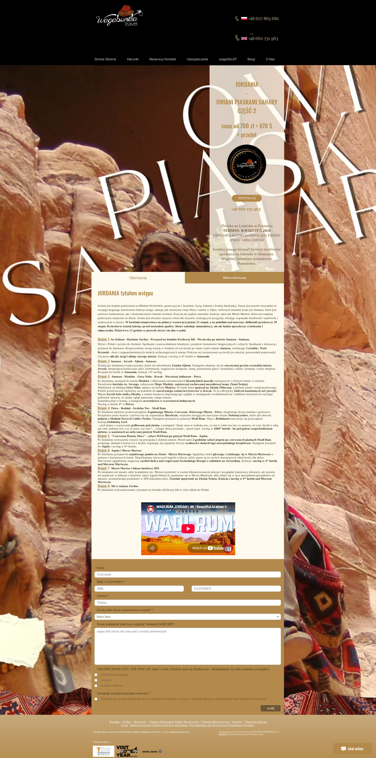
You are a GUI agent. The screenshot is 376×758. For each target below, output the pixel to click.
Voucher (237, 721)
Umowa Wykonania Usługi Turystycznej (175, 721)
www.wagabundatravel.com (176, 732)
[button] (255, 59)
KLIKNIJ (223, 734)
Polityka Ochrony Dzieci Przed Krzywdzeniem (158, 725)
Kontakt (115, 721)
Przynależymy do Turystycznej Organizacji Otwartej (222, 725)
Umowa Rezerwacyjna (216, 721)
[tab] (138, 277)
